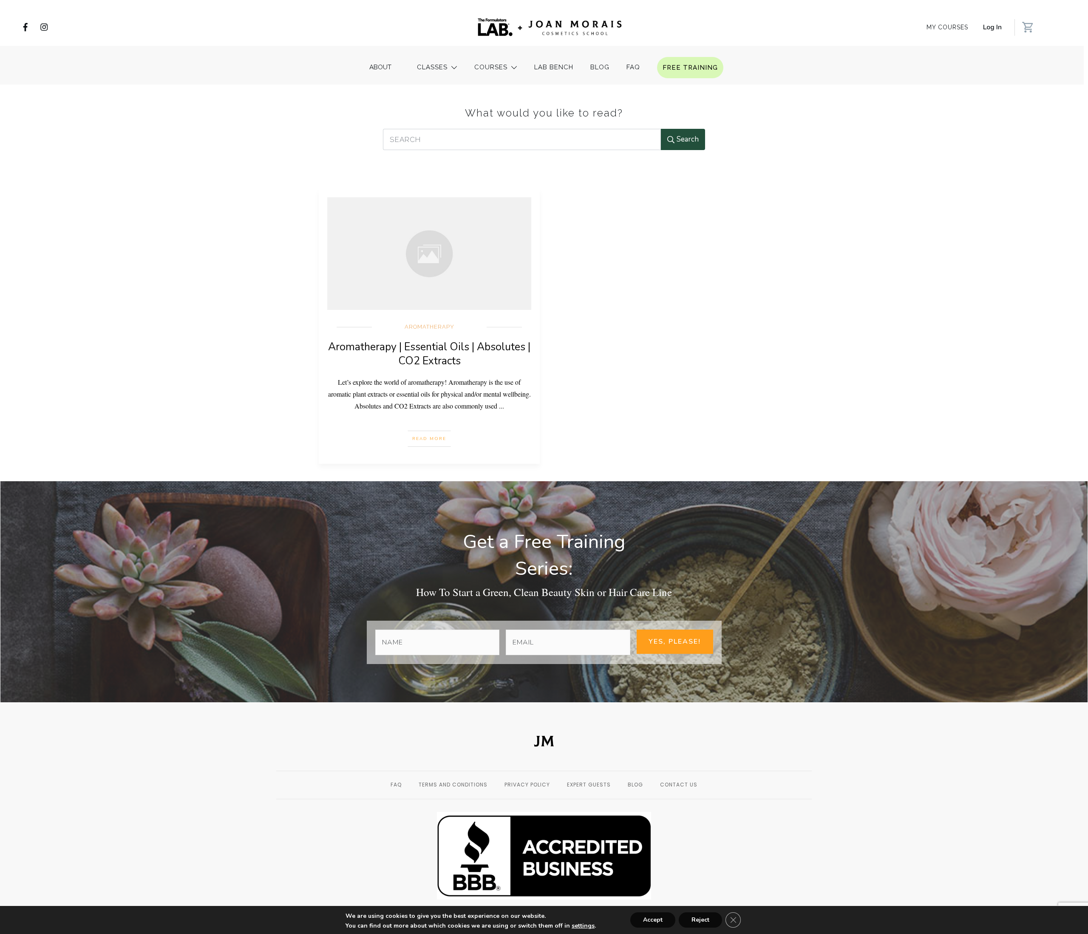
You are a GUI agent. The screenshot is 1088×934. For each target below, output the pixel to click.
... (501, 405)
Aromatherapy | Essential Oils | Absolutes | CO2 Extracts (429, 354)
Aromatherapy (429, 327)
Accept (653, 920)
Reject (700, 920)
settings (583, 926)
